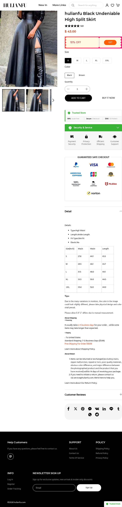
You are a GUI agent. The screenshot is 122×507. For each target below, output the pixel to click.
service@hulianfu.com (83, 378)
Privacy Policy (102, 458)
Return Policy (91, 383)
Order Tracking (14, 489)
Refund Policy (102, 453)
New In (43, 5)
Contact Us (74, 453)
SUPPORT (75, 442)
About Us (73, 449)
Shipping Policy (88, 349)
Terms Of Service (76, 458)
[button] (53, 100)
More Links (59, 5)
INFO (10, 473)
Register (11, 484)
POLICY (100, 442)
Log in (10, 479)
